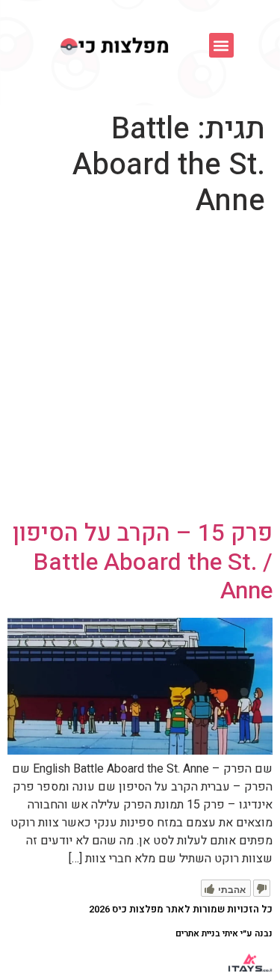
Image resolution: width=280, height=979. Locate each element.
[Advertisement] (140, 371)
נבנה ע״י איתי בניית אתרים (224, 933)
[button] (221, 45)
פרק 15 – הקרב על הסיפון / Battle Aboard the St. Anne (143, 561)
